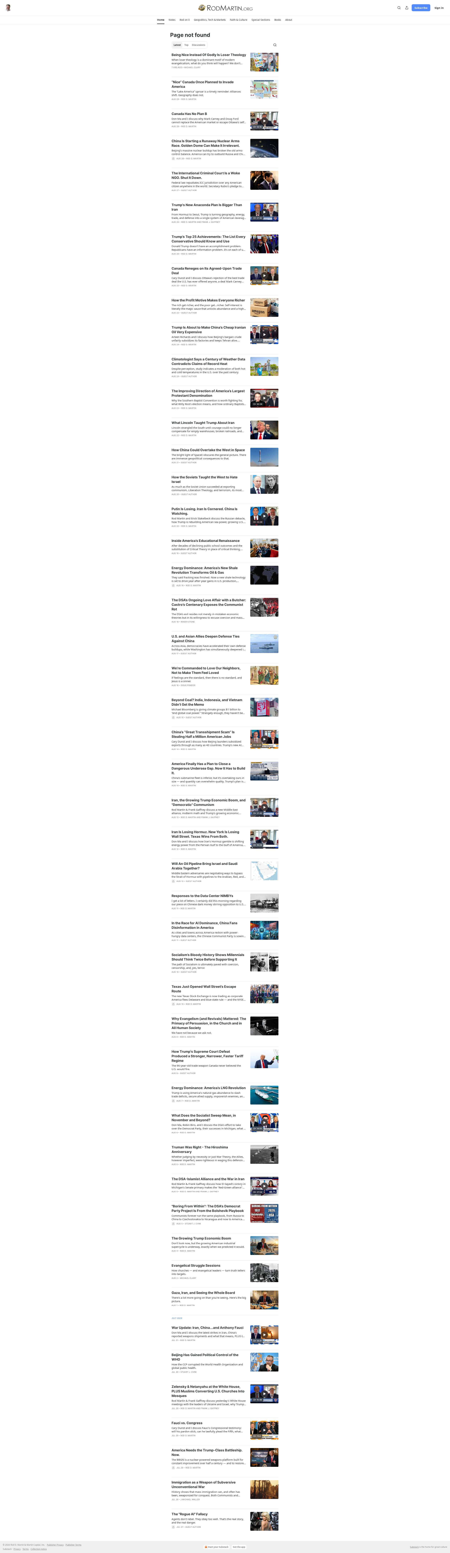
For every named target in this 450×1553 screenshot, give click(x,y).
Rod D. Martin (188, 99)
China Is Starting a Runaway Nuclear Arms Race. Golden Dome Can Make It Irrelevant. (206, 143)
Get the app (239, 1546)
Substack (414, 1546)
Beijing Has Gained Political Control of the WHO (205, 1357)
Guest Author (189, 190)
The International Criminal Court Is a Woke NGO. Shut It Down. (206, 175)
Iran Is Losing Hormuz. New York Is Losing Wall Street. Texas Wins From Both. (205, 834)
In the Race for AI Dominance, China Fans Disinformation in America (204, 925)
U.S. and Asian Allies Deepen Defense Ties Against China (206, 638)
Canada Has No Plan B (189, 114)
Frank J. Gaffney (211, 222)
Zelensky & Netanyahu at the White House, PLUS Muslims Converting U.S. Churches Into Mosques (208, 1391)
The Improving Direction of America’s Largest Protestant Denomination (208, 393)
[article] (225, 63)
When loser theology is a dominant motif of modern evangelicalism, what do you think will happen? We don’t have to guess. (206, 61)
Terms (25, 1549)
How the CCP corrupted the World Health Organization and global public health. (207, 1366)
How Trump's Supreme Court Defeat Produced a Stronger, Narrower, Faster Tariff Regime (207, 1056)
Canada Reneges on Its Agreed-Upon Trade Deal (207, 270)
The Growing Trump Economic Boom (201, 1238)
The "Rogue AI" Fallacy (190, 1514)
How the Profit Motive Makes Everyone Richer (208, 300)
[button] (160, 20)
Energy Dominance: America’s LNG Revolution (209, 1088)
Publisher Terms (73, 1544)
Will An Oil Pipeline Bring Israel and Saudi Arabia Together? (204, 866)
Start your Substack (218, 1546)
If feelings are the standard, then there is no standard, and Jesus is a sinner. (207, 679)
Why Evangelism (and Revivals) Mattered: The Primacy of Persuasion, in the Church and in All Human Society (209, 1023)
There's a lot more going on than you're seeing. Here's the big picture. (209, 1299)
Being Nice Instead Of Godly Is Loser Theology (209, 55)
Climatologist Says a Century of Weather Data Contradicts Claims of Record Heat (208, 361)
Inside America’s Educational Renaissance (206, 541)
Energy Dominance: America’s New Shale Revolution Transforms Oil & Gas (205, 570)
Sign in (439, 7)
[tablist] (189, 44)
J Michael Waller (190, 1499)
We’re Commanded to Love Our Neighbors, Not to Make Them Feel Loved (206, 670)
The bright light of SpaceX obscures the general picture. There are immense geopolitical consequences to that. (209, 456)
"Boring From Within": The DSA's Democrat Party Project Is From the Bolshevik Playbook (208, 1208)
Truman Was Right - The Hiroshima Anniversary (200, 1149)
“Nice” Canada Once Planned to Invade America (203, 84)
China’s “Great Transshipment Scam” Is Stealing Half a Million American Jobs (203, 734)
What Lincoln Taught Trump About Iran (203, 423)
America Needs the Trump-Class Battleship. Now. (207, 1452)
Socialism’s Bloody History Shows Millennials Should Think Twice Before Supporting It (208, 957)
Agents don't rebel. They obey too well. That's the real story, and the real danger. (208, 1520)
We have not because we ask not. (192, 1032)
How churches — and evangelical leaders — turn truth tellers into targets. (208, 1272)
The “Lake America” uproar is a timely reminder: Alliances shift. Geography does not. (206, 93)
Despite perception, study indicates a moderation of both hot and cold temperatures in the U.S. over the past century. (208, 370)
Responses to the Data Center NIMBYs (202, 896)
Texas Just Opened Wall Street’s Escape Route (204, 989)
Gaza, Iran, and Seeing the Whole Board (203, 1293)
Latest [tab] (177, 45)
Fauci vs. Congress (187, 1423)
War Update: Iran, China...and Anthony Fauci (207, 1328)
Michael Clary (192, 67)
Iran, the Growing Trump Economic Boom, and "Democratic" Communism (209, 802)
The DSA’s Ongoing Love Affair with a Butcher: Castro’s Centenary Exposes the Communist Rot (209, 604)
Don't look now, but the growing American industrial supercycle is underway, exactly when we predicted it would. (208, 1244)
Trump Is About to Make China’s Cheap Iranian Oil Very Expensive (209, 329)
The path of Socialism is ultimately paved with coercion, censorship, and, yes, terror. (205, 966)
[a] (264, 120)
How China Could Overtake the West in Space (208, 450)
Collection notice (39, 1549)
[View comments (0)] (198, 790)
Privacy (17, 1549)
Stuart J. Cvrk (193, 1223)
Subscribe (421, 7)
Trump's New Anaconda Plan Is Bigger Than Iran (207, 207)
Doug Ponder (188, 685)
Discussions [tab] (198, 45)
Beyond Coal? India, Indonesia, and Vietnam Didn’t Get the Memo (207, 702)
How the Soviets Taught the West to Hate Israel (204, 479)
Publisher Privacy (55, 1544)
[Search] (399, 7)
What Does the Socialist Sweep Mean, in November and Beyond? (204, 1117)
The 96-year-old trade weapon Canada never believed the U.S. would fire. (206, 1067)
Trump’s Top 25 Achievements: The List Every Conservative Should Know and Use (208, 239)
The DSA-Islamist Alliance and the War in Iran (208, 1179)
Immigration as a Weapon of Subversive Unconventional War (204, 1484)
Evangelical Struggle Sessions (196, 1266)
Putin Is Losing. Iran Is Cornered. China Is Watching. (204, 511)
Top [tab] (186, 45)
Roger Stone (188, 622)
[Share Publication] (406, 7)
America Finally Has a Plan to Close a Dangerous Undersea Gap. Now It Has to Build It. (208, 768)
